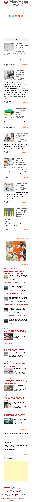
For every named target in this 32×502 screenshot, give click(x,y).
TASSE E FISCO (8, 344)
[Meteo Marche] (8, 458)
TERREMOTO (7, 361)
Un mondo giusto (10, 449)
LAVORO (6, 328)
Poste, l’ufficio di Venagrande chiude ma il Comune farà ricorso (21, 212)
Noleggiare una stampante (21, 185)
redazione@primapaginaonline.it (12, 497)
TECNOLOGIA (7, 412)
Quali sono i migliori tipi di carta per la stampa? (21, 74)
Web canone (8, 438)
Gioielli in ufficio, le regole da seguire (22, 136)
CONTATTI (3, 498)
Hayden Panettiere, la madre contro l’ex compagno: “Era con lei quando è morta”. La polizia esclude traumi (16, 382)
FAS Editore (3, 494)
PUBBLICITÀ (19, 491)
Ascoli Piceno (7, 219)
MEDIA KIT (7, 487)
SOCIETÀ (6, 395)
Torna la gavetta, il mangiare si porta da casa (21, 161)
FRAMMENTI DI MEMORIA (10, 268)
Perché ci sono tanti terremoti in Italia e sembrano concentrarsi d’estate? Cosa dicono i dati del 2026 (15, 365)
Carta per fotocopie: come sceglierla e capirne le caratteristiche (22, 47)
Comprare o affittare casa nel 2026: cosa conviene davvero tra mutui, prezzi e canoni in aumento (15, 399)
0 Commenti (12, 64)
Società (6, 54)
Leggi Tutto (24, 64)
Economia (21, 167)
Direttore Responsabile (12, 498)
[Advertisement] (16, 26)
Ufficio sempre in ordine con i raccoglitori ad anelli (21, 111)
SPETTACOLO (7, 378)
